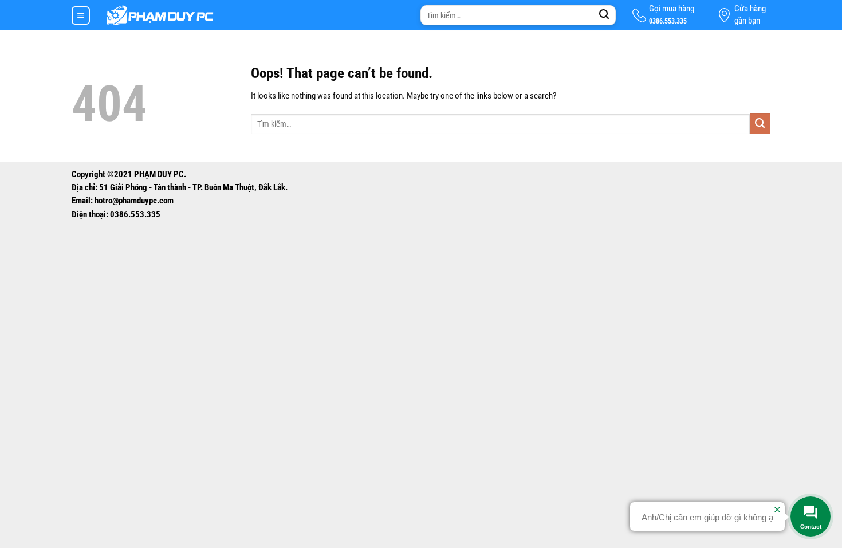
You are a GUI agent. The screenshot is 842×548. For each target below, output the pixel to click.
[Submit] (604, 15)
